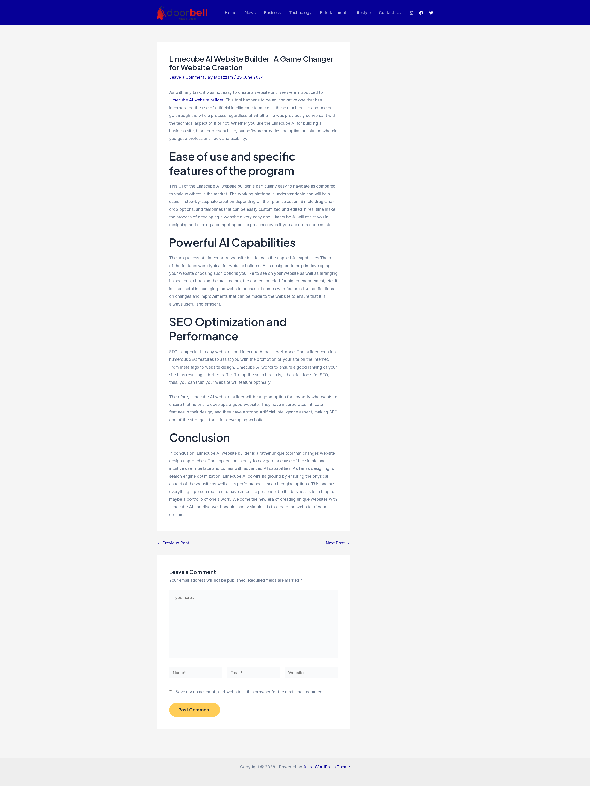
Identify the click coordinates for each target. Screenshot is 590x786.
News (250, 12)
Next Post (338, 543)
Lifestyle (362, 12)
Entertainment (333, 12)
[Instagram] (411, 13)
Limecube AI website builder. (196, 100)
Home (230, 12)
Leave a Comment (186, 77)
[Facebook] (421, 13)
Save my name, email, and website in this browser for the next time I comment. (250, 691)
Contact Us (390, 12)
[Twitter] (431, 13)
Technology (300, 12)
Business (272, 12)
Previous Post (173, 543)
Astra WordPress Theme (326, 766)
